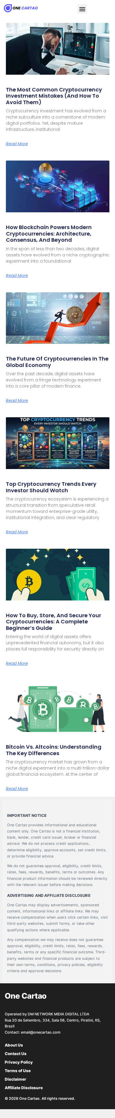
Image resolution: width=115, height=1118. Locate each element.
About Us (14, 1045)
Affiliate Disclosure (24, 1087)
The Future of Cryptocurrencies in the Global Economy (57, 362)
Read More (17, 144)
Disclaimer (15, 1079)
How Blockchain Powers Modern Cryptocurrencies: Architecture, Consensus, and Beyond (49, 233)
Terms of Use (18, 1070)
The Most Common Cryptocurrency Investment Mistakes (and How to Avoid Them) (54, 96)
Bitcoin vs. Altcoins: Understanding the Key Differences (53, 750)
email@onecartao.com (40, 1032)
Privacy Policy (19, 1062)
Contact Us (16, 1053)
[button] (82, 9)
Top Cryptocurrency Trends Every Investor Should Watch (51, 487)
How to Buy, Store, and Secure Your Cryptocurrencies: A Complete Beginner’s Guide (53, 622)
